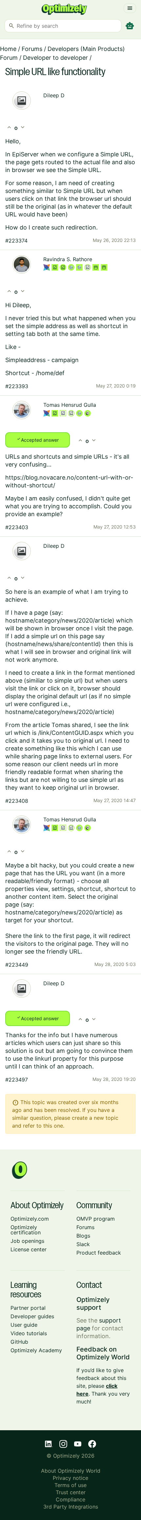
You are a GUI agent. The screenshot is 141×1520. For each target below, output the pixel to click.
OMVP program (95, 1218)
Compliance (70, 1499)
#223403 (16, 527)
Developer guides (32, 1316)
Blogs (83, 1235)
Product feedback (98, 1252)
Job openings (27, 1241)
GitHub (19, 1341)
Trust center (71, 1492)
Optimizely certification (25, 1230)
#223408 (16, 801)
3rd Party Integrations (70, 1506)
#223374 (16, 240)
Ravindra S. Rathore (67, 259)
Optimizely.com (29, 1218)
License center (28, 1249)
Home (8, 48)
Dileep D (54, 95)
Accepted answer (37, 439)
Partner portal (28, 1308)
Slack (83, 1244)
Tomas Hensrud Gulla (69, 405)
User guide (23, 1325)
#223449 (16, 964)
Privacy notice (70, 1478)
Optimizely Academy (36, 1350)
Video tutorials (28, 1333)
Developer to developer (55, 57)
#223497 (16, 1079)
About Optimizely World (70, 1470)
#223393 (16, 386)
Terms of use (70, 1485)
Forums (32, 48)
